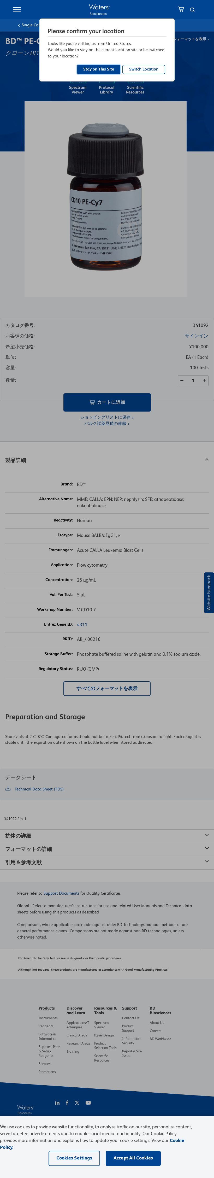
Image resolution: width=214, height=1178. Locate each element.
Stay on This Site (98, 69)
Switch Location (143, 69)
